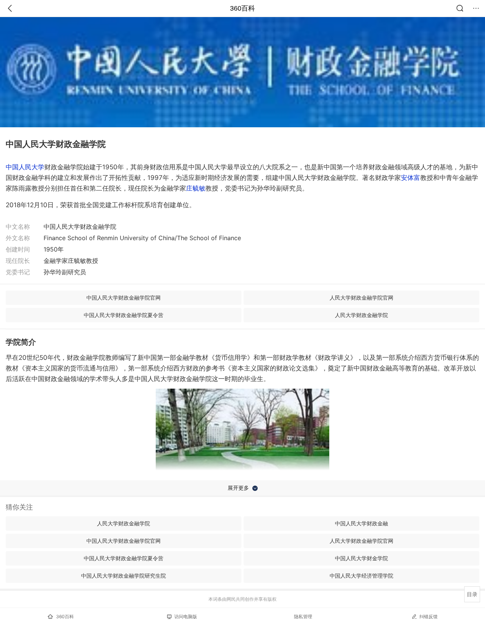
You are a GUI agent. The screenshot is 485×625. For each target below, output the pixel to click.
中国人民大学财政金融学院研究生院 (123, 575)
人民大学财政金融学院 (361, 315)
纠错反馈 (428, 616)
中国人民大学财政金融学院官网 (123, 297)
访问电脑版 (185, 616)
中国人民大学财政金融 (361, 523)
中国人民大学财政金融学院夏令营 (123, 315)
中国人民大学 (25, 167)
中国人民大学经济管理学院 (361, 575)
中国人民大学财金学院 (361, 558)
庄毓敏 (195, 188)
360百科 (242, 8)
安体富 (410, 177)
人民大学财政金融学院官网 (361, 297)
